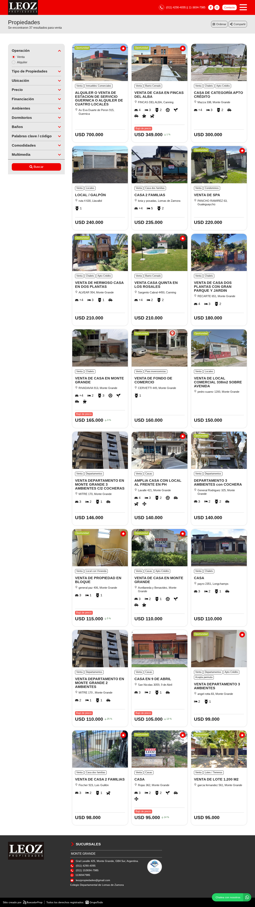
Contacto (229, 7)
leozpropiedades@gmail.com (93, 880)
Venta (21, 56)
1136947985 (82, 874)
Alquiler (22, 62)
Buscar (38, 167)
